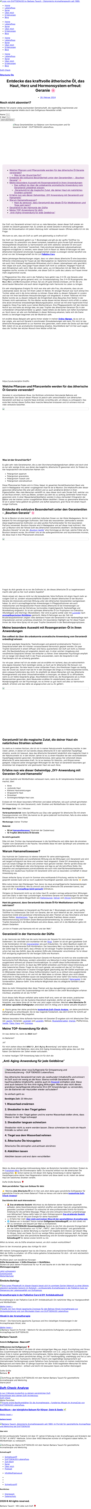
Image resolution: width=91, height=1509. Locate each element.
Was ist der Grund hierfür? (27, 175)
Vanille (5, 1023)
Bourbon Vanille (37, 530)
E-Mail (3, 117)
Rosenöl (55, 1082)
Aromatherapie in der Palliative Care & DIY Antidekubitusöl (31, 1295)
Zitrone (67, 898)
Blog (7, 17)
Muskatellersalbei (60, 1021)
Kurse (7, 10)
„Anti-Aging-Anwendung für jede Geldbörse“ (32, 212)
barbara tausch (5, 1419)
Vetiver (57, 898)
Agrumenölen (33, 944)
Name (3, 114)
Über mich (9, 12)
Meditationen (21, 917)
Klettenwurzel (46, 898)
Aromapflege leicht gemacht (30, 889)
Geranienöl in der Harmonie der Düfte (28, 207)
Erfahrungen (10, 15)
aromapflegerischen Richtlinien (16, 615)
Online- (61, 319)
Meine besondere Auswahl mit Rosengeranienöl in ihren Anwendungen (45, 182)
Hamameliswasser (21, 830)
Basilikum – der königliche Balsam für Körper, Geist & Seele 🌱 (33, 1409)
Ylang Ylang (14, 1023)
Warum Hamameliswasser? (23, 200)
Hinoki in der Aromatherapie (15, 1316)
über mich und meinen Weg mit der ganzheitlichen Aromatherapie (57, 1219)
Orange (72, 1021)
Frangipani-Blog (12, 1170)
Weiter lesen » (6, 1306)
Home (7, 5)
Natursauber (74, 979)
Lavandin (39, 1021)
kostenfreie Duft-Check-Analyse (53, 1009)
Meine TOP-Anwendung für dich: (26, 210)
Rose (49, 941)
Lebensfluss (10, 8)
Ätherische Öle (7, 75)
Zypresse (29, 1023)
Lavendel (76, 613)
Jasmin (9, 1021)
